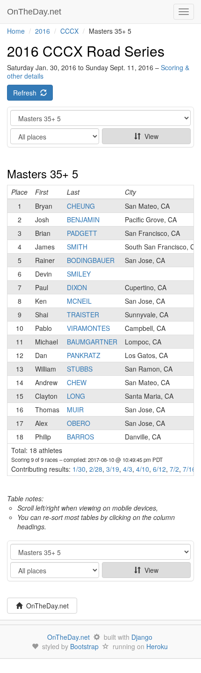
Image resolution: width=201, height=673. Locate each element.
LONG (76, 396)
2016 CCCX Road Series (86, 51)
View (149, 136)
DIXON (77, 287)
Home (16, 31)
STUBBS (80, 368)
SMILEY (79, 273)
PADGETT (82, 233)
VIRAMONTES (88, 328)
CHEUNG (81, 206)
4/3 (127, 469)
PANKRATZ (83, 355)
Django (141, 637)
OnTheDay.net (35, 11)
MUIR (75, 409)
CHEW (76, 382)
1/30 (79, 469)
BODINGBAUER (91, 260)
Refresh (26, 92)
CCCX (69, 31)
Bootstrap (84, 646)
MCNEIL (79, 301)
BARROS (80, 436)
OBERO (78, 423)
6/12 (159, 469)
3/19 (112, 469)
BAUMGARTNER (92, 341)
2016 (42, 31)
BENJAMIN (83, 219)
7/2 (174, 469)
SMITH (77, 246)
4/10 (142, 469)
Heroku (157, 646)
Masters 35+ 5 (42, 173)
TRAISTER (83, 314)
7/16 (189, 469)
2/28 (95, 469)
